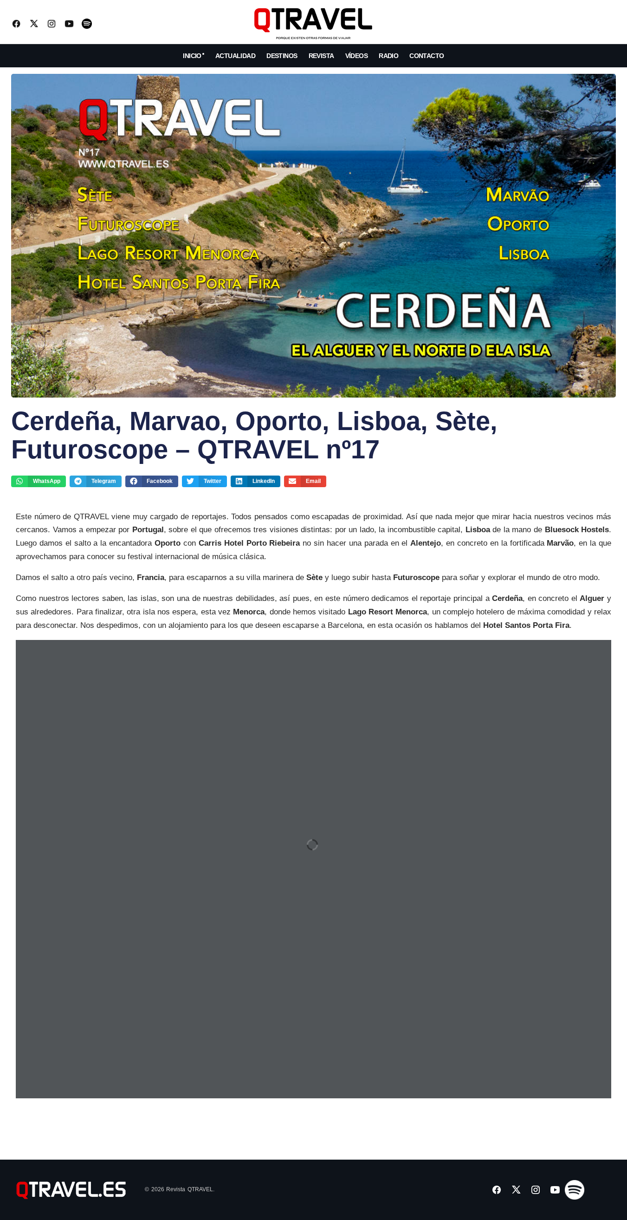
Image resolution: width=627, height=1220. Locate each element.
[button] (608, 24)
